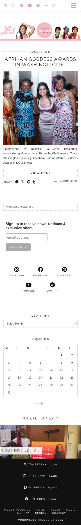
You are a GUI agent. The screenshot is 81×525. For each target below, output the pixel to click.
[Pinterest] (21, 6)
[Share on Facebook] (17, 182)
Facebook (42, 487)
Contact (59, 513)
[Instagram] (13, 6)
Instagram (42, 476)
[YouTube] (30, 6)
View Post (41, 172)
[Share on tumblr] (34, 182)
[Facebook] (38, 6)
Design (41, 513)
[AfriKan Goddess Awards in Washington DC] (40, 144)
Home (40, 510)
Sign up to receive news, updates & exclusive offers (36, 226)
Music (71, 510)
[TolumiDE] (40, 22)
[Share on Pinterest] (29, 182)
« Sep (39, 403)
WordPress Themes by (41, 520)
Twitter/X (42, 464)
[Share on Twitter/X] (23, 182)
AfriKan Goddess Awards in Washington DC (40, 62)
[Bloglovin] (46, 6)
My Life (23, 513)
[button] (75, 6)
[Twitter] (6, 6)
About (56, 510)
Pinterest (42, 499)
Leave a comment (64, 181)
